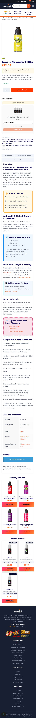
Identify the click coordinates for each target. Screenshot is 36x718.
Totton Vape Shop (18, 698)
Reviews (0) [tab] (18, 159)
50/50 (10, 145)
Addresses (18, 674)
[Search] (28, 6)
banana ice (16, 145)
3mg (4, 562)
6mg (8, 562)
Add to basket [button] (9, 504)
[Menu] (33, 6)
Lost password (18, 679)
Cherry (10, 557)
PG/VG (18, 119)
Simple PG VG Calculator (18, 647)
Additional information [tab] (24, 155)
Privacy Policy (18, 655)
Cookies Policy (18, 657)
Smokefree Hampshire (18, 706)
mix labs (26, 145)
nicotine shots (7, 272)
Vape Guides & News (18, 663)
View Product (10, 569)
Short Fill (25, 17)
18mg (15, 562)
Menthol (23, 444)
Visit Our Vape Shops (16, 331)
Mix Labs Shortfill (28, 141)
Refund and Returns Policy (18, 650)
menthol (21, 145)
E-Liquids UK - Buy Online (15, 17)
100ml (6, 145)
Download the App (11, 291)
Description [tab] (8, 155)
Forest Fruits (9, 589)
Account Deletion (18, 682)
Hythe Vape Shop (18, 695)
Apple (26, 557)
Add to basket (22, 90)
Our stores (18, 690)
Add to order (18, 129)
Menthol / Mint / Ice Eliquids (16, 141)
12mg (11, 562)
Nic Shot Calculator (18, 644)
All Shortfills (13, 328)
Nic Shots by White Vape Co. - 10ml (18, 117)
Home (5, 17)
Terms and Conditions (18, 652)
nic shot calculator (25, 277)
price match (18, 701)
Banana (22, 436)
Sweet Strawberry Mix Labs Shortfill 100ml (10, 497)
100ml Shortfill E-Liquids (19, 139)
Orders (18, 671)
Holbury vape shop (18, 693)
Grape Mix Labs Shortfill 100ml (9, 525)
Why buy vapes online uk (18, 660)
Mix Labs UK (9, 149)
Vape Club (18, 703)
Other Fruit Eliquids (7, 143)
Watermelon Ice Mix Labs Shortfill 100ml (26, 525)
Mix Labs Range (14, 326)
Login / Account (18, 676)
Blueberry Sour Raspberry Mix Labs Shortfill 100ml (26, 497)
